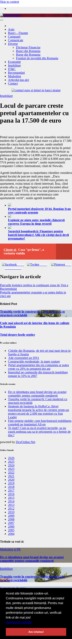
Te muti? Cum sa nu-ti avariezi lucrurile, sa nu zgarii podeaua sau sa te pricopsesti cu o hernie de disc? (39, 431)
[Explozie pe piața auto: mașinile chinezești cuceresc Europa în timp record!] (40, 216)
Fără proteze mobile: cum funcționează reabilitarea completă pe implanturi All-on (39, 422)
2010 (11, 512)
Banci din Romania (28, 51)
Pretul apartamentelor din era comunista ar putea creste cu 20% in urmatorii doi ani (38, 366)
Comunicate (15, 40)
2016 (11, 494)
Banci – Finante (18, 33)
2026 (11, 458)
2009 (11, 515)
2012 (11, 508)
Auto (11, 29)
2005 (11, 530)
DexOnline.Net (25, 442)
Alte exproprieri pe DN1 (23, 358)
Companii (14, 36)
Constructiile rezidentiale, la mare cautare (34, 361)
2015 (11, 497)
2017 (11, 490)
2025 (11, 461)
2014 (11, 501)
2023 (11, 469)
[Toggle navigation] (1, 20)
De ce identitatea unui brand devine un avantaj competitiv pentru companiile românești (37, 393)
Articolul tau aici (18, 80)
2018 (11, 487)
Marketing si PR (10, 549)
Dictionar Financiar (28, 47)
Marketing (14, 76)
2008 (11, 519)
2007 (11, 523)
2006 (11, 526)
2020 (11, 479)
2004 (11, 533)
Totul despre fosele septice (17, 334)
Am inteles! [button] (36, 631)
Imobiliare (14, 65)
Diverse (13, 43)
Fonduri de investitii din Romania (37, 58)
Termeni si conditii (18, 622)
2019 (11, 483)
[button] (32, 622)
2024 (11, 465)
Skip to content (9, 1)
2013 (11, 505)
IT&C (12, 69)
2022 (11, 472)
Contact (13, 83)
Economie (14, 61)
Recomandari (16, 72)
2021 (11, 476)
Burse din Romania (28, 54)
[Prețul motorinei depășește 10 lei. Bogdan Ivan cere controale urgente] (40, 205)
